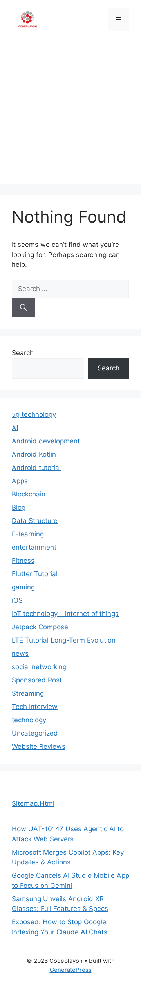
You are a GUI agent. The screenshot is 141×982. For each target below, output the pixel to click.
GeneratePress (71, 969)
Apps (20, 481)
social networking (39, 667)
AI (15, 428)
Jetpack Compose (40, 627)
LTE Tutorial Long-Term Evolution (65, 640)
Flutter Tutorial (35, 574)
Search (23, 353)
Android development (46, 441)
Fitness (23, 560)
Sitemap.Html (33, 803)
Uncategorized (35, 733)
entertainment (34, 547)
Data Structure (35, 521)
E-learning (28, 534)
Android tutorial (36, 467)
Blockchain (28, 494)
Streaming (28, 693)
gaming (23, 587)
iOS (17, 600)
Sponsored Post (37, 680)
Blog (18, 507)
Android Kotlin (34, 454)
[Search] (23, 307)
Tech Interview (35, 707)
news (20, 653)
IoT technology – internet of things (65, 614)
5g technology (34, 414)
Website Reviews (38, 746)
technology (29, 720)
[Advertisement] (70, 113)
